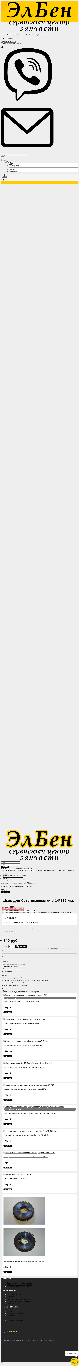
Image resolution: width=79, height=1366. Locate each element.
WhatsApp (11, 1316)
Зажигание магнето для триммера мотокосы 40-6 (21, 1001)
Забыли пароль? (7, 869)
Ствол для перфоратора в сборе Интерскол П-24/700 (22, 1045)
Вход (11, 164)
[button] (74, 1362)
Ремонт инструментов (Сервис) (19, 1286)
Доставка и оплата (14, 1294)
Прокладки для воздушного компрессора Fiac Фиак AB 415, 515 (26, 1135)
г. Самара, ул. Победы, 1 (17, 1320)
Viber (9, 1318)
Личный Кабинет (13, 1303)
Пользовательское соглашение (19, 1301)
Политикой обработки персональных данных (56, 870)
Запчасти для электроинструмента (20, 1283)
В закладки (7, 951)
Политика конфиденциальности (19, 1300)
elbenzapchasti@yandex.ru (17, 1313)
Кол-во (5, 946)
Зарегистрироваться (24, 869)
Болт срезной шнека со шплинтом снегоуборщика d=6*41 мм (25, 1157)
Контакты (10, 1296)
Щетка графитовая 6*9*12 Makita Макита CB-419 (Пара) (23, 1067)
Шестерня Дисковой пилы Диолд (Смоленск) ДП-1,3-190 (23, 1261)
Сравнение (13, 171)
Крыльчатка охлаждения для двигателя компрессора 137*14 (25, 1089)
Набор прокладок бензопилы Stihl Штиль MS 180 (21, 1023)
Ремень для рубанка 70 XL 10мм (15, 1178)
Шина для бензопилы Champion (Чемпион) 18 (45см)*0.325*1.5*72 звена (29, 1113)
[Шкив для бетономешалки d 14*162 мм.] (19, 911)
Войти (5, 867)
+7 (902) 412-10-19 (14, 1311)
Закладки (13, 169)
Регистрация (14, 166)
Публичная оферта (14, 1298)
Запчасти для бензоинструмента (19, 1285)
